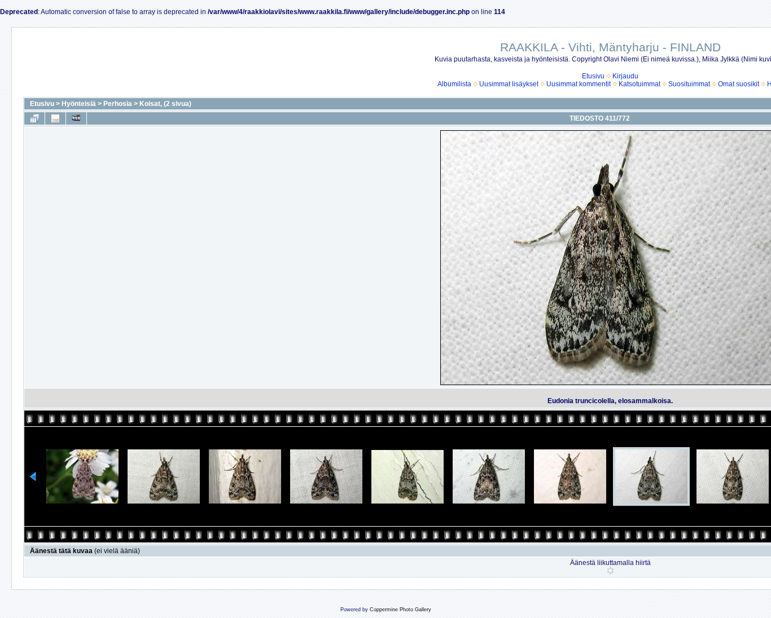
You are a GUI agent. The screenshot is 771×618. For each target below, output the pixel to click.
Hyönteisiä (79, 104)
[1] (610, 571)
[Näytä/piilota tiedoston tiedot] (55, 118)
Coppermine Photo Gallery (400, 609)
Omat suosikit (738, 84)
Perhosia (117, 104)
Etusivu (593, 76)
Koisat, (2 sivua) (165, 104)
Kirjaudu (625, 76)
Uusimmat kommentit (578, 84)
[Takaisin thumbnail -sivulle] (34, 118)
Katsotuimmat (639, 84)
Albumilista (454, 84)
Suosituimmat (689, 84)
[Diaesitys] (76, 118)
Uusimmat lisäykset (508, 84)
